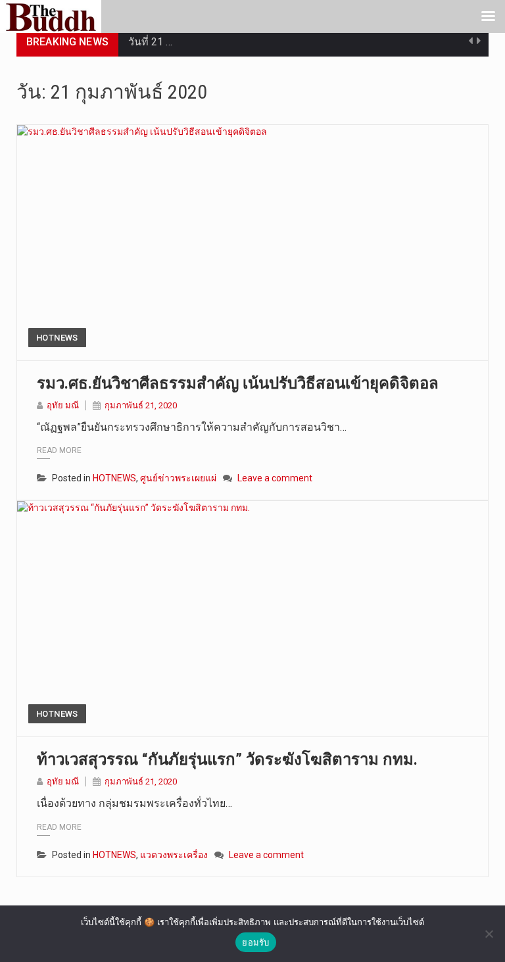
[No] (488, 933)
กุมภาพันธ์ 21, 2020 (141, 405)
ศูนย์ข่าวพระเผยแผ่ (178, 478)
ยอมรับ (255, 942)
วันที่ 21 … (150, 42)
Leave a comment (274, 478)
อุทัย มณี (63, 405)
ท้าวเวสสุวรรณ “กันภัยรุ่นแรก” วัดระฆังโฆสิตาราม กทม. (227, 759)
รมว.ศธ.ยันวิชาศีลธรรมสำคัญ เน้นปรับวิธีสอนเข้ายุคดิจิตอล (238, 383)
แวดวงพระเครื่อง (174, 855)
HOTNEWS (57, 338)
